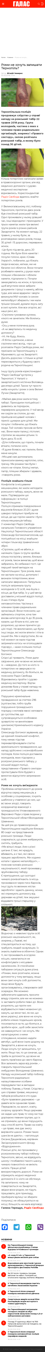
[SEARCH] (39, 4)
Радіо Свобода (10, 196)
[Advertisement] (22, 32)
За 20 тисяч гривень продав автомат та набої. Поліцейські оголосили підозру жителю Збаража (26, 1275)
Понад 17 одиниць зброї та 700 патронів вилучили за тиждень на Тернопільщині (24, 1323)
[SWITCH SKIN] (42, 3)
